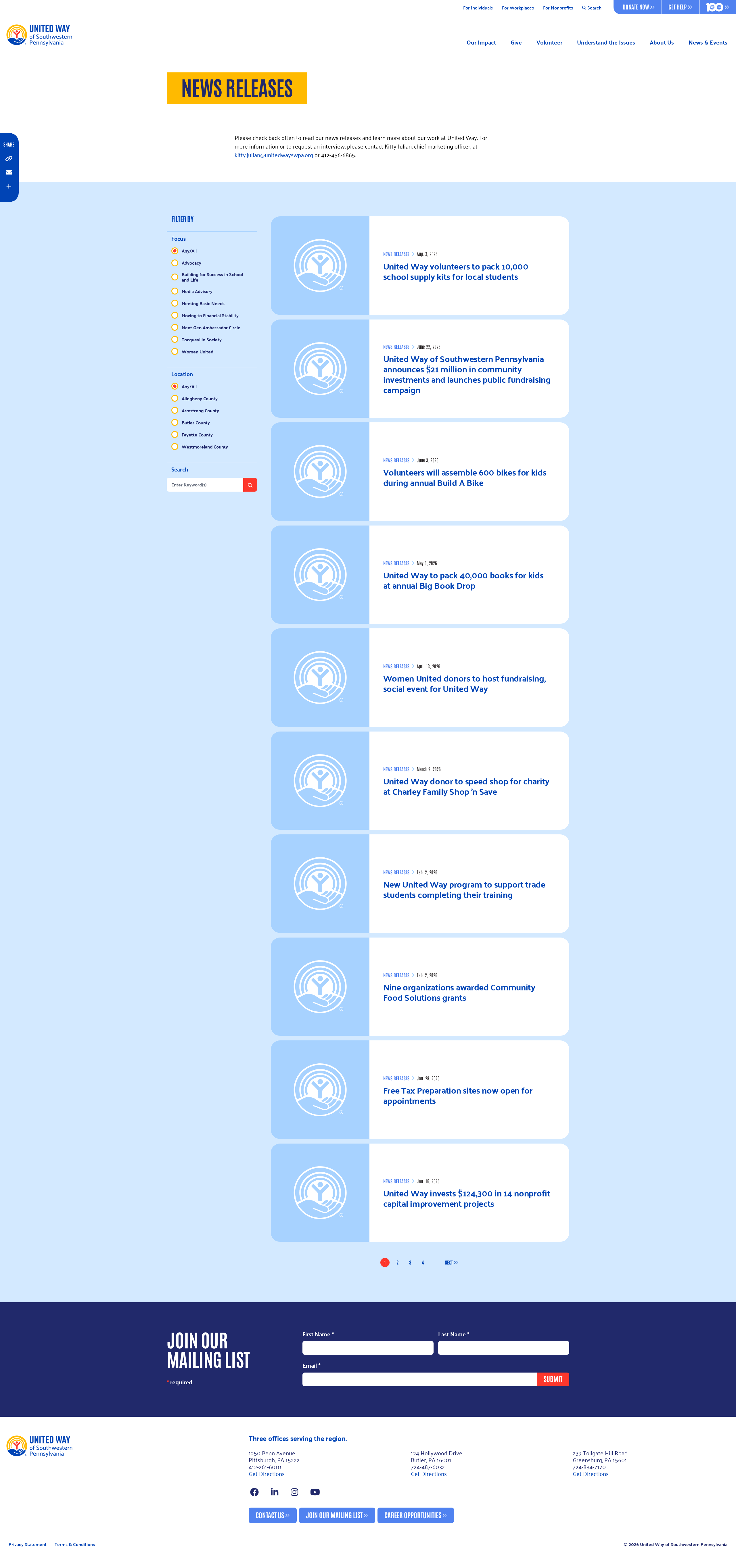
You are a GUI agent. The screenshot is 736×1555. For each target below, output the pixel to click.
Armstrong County (200, 410)
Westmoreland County (205, 446)
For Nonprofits (558, 8)
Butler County (196, 422)
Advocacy (191, 262)
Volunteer (549, 42)
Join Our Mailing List (334, 1514)
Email (311, 1366)
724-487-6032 (428, 1466)
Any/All (189, 250)
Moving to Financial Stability (210, 315)
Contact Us (270, 1514)
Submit (553, 1378)
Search (594, 8)
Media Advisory (197, 291)
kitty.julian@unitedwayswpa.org (274, 154)
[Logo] (39, 35)
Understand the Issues (606, 42)
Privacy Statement (28, 1545)
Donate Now (636, 6)
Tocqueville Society (202, 339)
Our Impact (481, 42)
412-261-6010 (265, 1466)
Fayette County (197, 434)
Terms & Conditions (75, 1545)
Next (449, 1262)
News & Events (708, 42)
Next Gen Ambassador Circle (211, 327)
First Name (318, 1335)
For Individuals (478, 8)
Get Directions (267, 1473)
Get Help (677, 6)
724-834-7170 (589, 1466)
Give (516, 42)
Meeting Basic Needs (203, 303)
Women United (197, 351)
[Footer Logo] (125, 1479)
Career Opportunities (412, 1514)
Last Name (453, 1335)
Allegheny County (200, 398)
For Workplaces (518, 8)
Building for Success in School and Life (212, 277)
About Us (662, 42)
